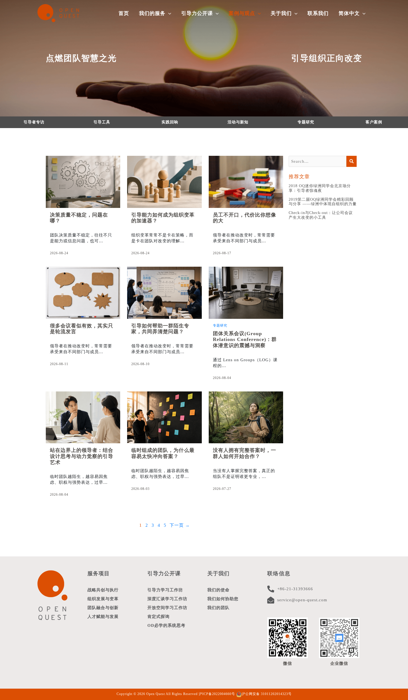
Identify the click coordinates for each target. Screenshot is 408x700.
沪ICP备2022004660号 (217, 694)
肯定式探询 (158, 616)
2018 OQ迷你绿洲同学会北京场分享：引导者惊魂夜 (320, 188)
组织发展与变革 (103, 599)
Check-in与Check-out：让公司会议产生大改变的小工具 (321, 215)
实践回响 (170, 122)
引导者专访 (34, 122)
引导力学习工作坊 (165, 590)
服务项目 (98, 573)
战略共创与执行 (103, 590)
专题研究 (306, 122)
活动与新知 (238, 122)
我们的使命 (218, 590)
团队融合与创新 (103, 607)
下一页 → (180, 525)
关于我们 (218, 573)
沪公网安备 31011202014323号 (267, 694)
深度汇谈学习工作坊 (167, 599)
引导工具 (102, 122)
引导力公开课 (164, 573)
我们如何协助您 (222, 599)
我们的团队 (218, 607)
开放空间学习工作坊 (167, 607)
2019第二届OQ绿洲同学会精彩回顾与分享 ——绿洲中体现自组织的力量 (323, 201)
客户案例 (374, 122)
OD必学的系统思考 (166, 625)
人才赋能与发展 (103, 616)
